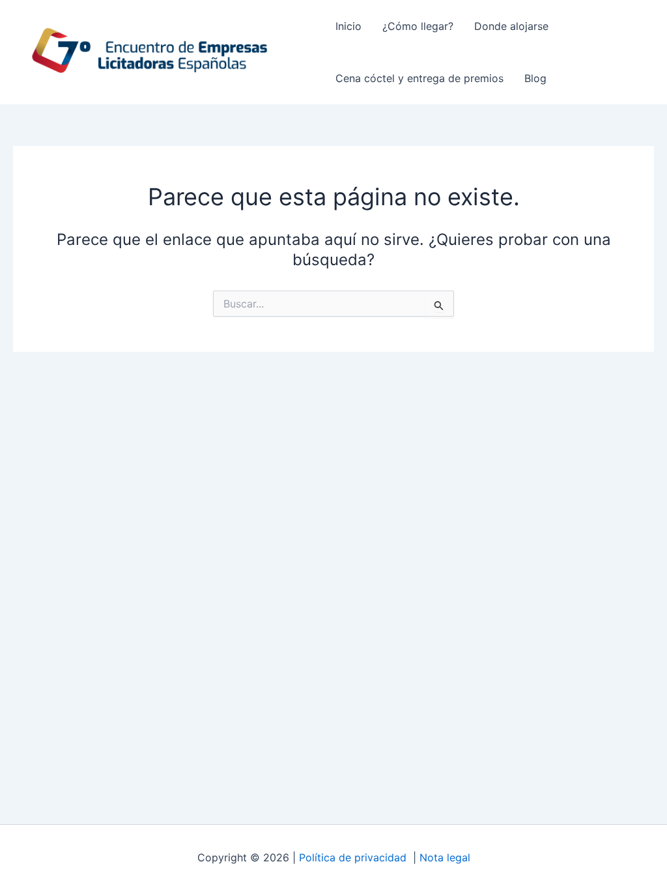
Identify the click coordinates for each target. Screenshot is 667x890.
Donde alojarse (511, 26)
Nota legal (444, 857)
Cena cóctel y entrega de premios (419, 78)
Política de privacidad (354, 857)
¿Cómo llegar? (417, 26)
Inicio (348, 26)
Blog (535, 78)
